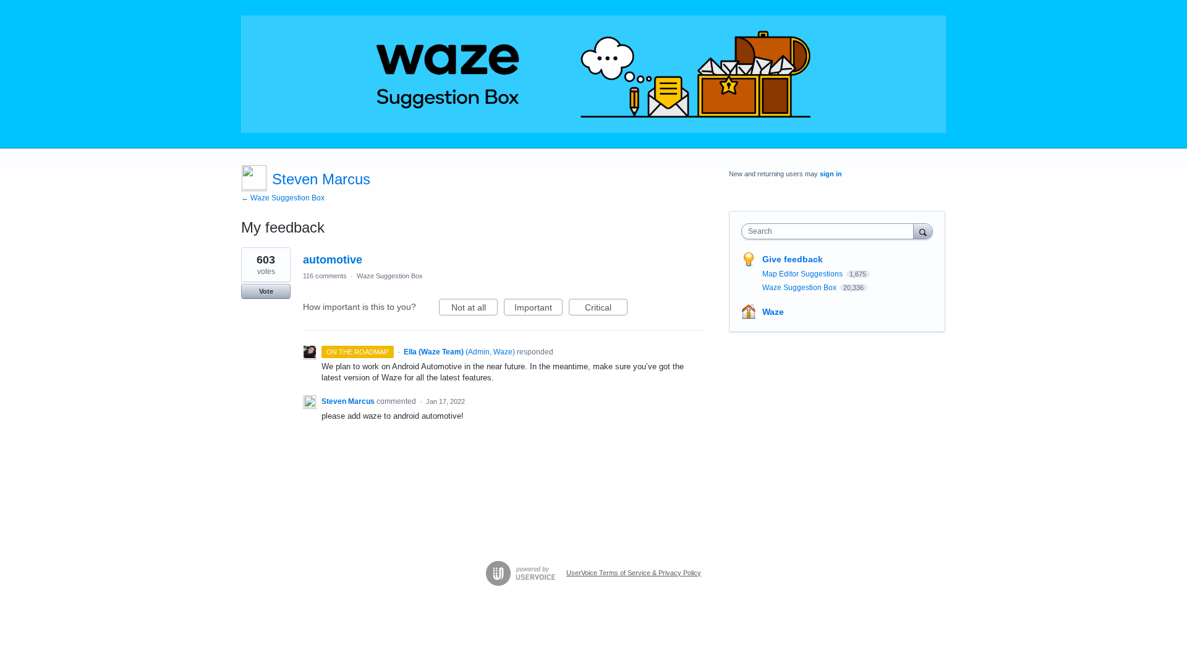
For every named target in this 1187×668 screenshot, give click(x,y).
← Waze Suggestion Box (283, 198)
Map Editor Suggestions (803, 274)
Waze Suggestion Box (390, 276)
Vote (266, 291)
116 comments (325, 276)
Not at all (474, 308)
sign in (831, 174)
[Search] (923, 231)
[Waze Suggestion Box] (593, 74)
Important (538, 308)
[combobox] (830, 231)
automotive (332, 260)
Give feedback (792, 259)
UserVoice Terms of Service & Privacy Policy (633, 572)
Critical (606, 308)
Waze (773, 312)
